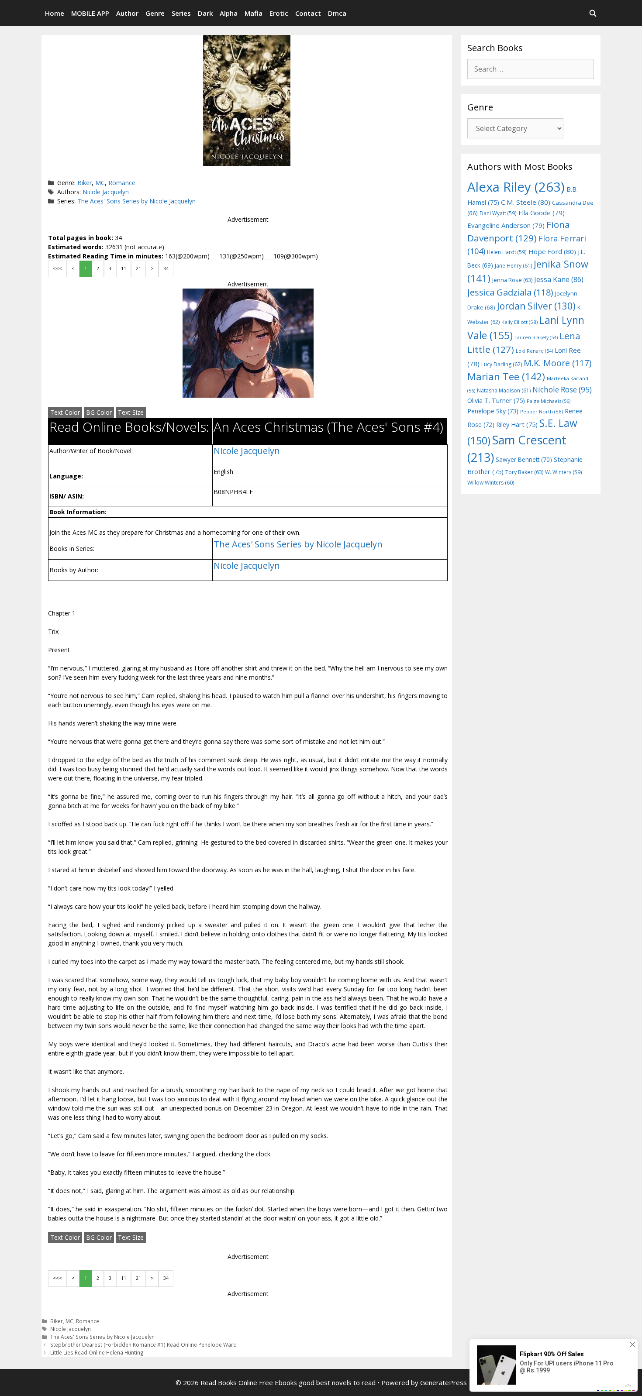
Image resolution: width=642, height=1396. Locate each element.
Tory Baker (524, 472)
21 (138, 268)
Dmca (337, 13)
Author (127, 13)
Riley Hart (517, 424)
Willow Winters (490, 482)
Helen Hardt (507, 251)
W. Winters (563, 471)
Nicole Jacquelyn (106, 192)
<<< (57, 268)
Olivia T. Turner (496, 400)
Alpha (229, 13)
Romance (121, 183)
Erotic (278, 13)
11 (123, 268)
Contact (308, 13)
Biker (84, 183)
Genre (155, 13)
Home (54, 13)
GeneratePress (443, 1382)
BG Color (99, 412)
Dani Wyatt (498, 213)
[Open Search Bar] (593, 13)
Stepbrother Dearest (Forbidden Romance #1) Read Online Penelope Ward (143, 1344)
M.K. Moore (557, 363)
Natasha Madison (504, 390)
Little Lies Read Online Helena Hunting (97, 1352)
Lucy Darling (501, 364)
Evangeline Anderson (506, 225)
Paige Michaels (548, 401)
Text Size (131, 412)
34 (166, 268)
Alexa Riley (516, 187)
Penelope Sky (492, 411)
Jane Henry (513, 265)
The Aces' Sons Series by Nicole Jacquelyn (136, 201)
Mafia (253, 13)
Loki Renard (534, 351)
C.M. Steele (525, 202)
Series (181, 13)
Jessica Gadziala (510, 292)
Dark (205, 13)
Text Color (65, 412)
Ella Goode (541, 212)
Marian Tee (506, 376)
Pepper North (541, 411)
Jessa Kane (558, 279)
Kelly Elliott (519, 322)
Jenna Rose (512, 280)
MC (100, 183)
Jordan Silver (536, 305)
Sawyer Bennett (524, 459)
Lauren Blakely (536, 337)
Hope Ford (552, 251)
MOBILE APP (90, 13)
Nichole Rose (562, 390)
